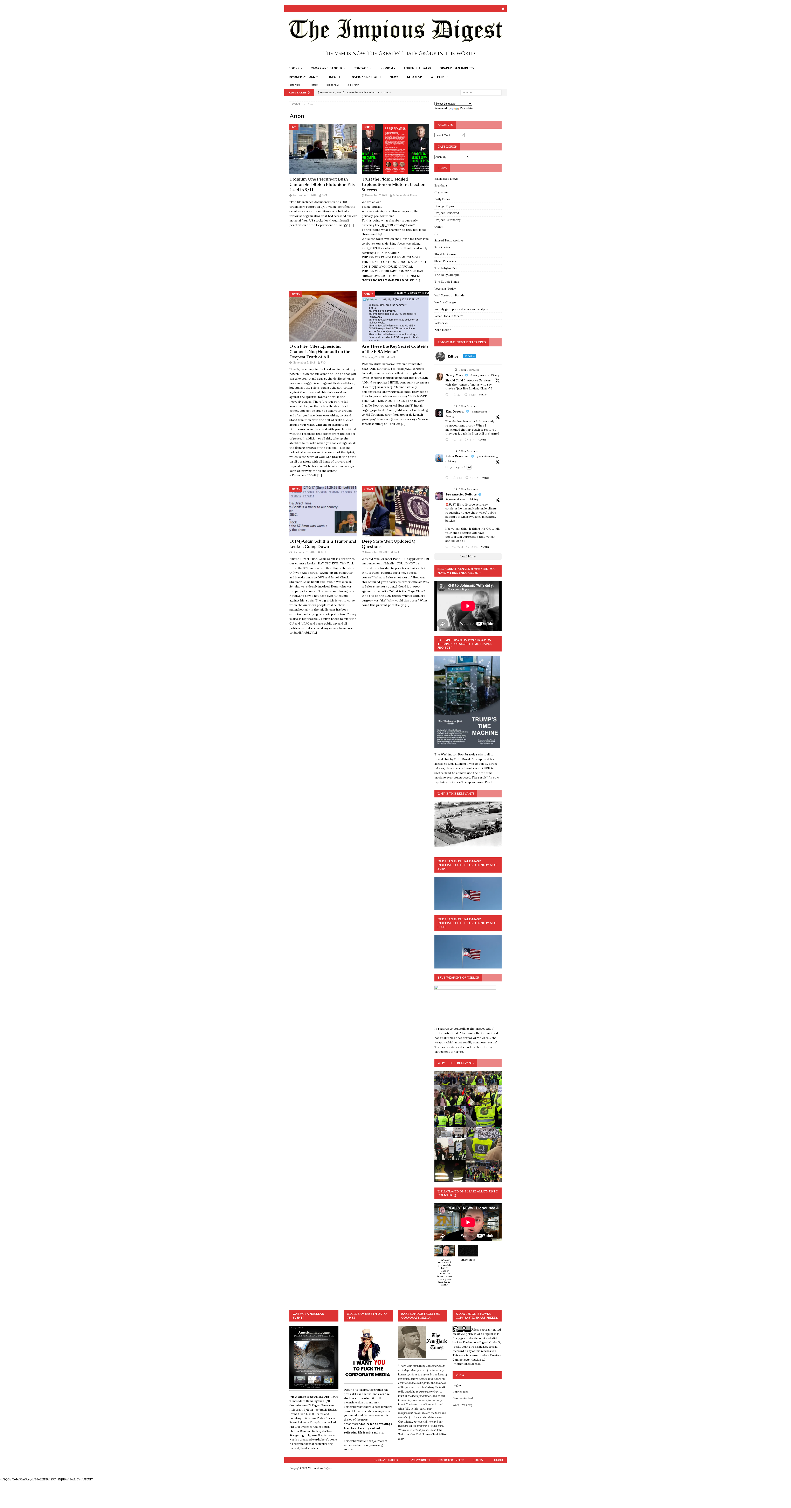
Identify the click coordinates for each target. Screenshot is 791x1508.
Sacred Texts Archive (448, 240)
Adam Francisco (457, 456)
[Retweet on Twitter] (455, 369)
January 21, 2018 (375, 357)
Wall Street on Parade (449, 295)
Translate (466, 108)
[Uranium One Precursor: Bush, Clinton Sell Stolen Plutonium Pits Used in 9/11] (323, 149)
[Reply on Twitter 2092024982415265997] (447, 440)
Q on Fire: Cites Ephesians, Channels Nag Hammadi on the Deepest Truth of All (319, 352)
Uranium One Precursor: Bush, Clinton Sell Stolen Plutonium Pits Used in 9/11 (322, 184)
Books (293, 68)
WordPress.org (462, 1405)
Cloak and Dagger (326, 68)
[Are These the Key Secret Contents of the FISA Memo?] (395, 316)
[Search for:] (481, 92)
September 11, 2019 (305, 195)
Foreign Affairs (417, 68)
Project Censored (446, 213)
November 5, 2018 (304, 362)
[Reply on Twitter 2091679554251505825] (447, 547)
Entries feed (460, 1392)
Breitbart (440, 185)
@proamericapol (455, 499)
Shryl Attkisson (445, 254)
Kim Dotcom (455, 411)
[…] (351, 225)
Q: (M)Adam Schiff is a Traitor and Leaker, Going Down (322, 543)
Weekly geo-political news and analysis (461, 309)
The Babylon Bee (446, 268)
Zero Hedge (442, 330)
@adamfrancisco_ (487, 456)
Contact (360, 68)
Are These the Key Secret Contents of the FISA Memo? (395, 349)
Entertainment (419, 1460)
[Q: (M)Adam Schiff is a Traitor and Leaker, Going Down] (323, 511)
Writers (437, 77)
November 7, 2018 (376, 195)
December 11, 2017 (304, 552)
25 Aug (495, 375)
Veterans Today (445, 288)
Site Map (414, 77)
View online (298, 1396)
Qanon (438, 226)
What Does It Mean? (448, 316)
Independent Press (405, 195)
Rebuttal (332, 85)
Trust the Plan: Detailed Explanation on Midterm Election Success (393, 184)
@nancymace (478, 375)
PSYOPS (498, 1460)
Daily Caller (442, 199)
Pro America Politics (461, 494)
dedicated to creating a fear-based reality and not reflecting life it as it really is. (368, 1428)
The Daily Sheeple (447, 275)
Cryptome (441, 192)
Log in (457, 1385)
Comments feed (463, 1398)
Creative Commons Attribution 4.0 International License (477, 1360)
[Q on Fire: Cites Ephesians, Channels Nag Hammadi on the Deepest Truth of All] (323, 316)
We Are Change (445, 302)
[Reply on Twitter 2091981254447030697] (447, 478)
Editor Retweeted (469, 369)
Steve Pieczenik (445, 261)
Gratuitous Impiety (457, 68)
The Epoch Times (446, 281)
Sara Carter (442, 247)
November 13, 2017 (376, 552)
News (394, 77)
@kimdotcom (479, 411)
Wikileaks (441, 323)
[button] (444, 1267)
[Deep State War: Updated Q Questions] (395, 511)
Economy (387, 68)
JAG (324, 195)
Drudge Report (445, 206)
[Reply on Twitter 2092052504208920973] (447, 395)
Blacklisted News (446, 179)
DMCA (314, 85)
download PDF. (320, 1396)
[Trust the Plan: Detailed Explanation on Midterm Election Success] (395, 149)
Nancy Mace (454, 375)
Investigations (302, 77)
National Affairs (366, 77)
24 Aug (450, 416)
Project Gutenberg (447, 220)
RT (436, 233)
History (333, 77)
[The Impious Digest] (395, 61)
